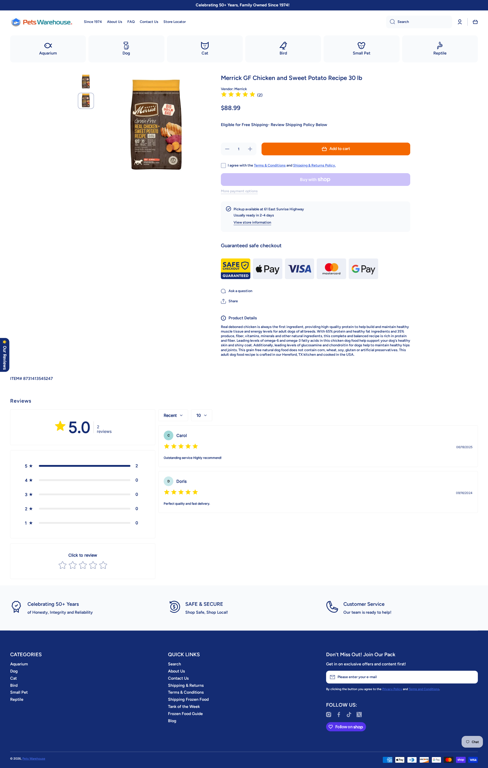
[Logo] (42, 21)
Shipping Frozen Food (188, 699)
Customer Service (364, 604)
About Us (176, 671)
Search (174, 664)
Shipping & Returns (186, 685)
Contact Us (178, 678)
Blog (172, 720)
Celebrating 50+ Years (53, 604)
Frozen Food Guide (185, 713)
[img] (238, 95)
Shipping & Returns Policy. (314, 165)
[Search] (390, 22)
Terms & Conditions (270, 165)
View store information (252, 222)
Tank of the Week (184, 706)
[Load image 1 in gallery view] (86, 82)
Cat (13, 678)
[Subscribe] (471, 677)
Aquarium (19, 664)
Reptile (16, 699)
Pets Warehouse (33, 758)
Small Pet (19, 692)
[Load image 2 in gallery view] (86, 101)
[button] (475, 21)
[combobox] (419, 22)
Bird (14, 685)
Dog (14, 671)
